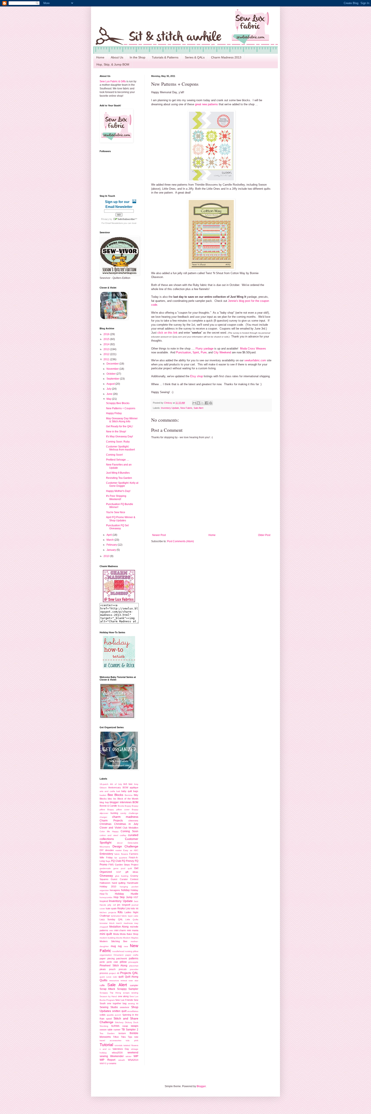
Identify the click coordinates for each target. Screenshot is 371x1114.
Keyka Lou (123, 908)
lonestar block (107, 923)
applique (134, 787)
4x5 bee (127, 784)
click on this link (167, 332)
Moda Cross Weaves (253, 348)
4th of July (116, 784)
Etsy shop (196, 376)
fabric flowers (121, 854)
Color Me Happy (109, 831)
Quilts (103, 980)
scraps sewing (130, 993)
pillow (123, 961)
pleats (103, 969)
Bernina (128, 795)
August (110, 383)
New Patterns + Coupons (120, 408)
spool (109, 1018)
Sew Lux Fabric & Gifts (113, 81)
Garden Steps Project (126, 864)
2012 (106, 354)
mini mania (132, 930)
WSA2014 (133, 1060)
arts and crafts (107, 791)
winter (128, 1056)
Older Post (264, 535)
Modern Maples (130, 938)
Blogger (201, 1086)
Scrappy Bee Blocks (117, 403)
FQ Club (116, 860)
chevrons (133, 820)
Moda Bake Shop (129, 934)
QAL (135, 973)
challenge (133, 813)
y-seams (111, 1063)
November (112, 368)
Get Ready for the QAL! (119, 426)
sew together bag (116, 1003)
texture (122, 1033)
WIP (136, 1056)
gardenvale (105, 868)
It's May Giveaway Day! (119, 436)
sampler (134, 985)
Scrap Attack (107, 988)
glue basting (122, 876)
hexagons (115, 890)
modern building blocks (111, 938)
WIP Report (107, 1059)
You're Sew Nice (115, 512)
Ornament (118, 955)
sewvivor (124, 1007)
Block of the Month (127, 798)
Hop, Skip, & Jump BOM (112, 64)
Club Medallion (130, 827)
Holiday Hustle (126, 893)
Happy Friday (114, 413)
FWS (111, 864)
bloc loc (112, 798)
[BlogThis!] (198, 403)
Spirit (196, 352)
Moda (116, 934)
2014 (106, 344)
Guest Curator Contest (124, 879)
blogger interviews (121, 802)
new (126, 946)
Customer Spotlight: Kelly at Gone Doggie (122, 484)
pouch (112, 969)
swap (125, 1026)
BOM (135, 802)
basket (103, 795)
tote (136, 1037)
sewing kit (133, 1003)
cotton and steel (109, 835)
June (109, 393)
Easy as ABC (130, 850)
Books (121, 806)
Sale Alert (198, 408)
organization (106, 955)
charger (103, 817)
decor (120, 843)
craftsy (123, 835)
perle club (112, 962)
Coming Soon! (114, 454)
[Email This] (194, 403)
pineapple (133, 962)
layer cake (133, 916)
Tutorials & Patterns (165, 57)
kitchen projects (108, 912)
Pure (204, 352)
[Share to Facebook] (206, 403)
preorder (134, 969)
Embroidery (106, 853)
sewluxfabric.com (255, 360)
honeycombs (106, 897)
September (113, 378)
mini (111, 930)
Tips (130, 1037)
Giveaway (106, 875)
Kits (120, 912)
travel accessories (110, 1040)
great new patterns (206, 104)
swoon (103, 1029)
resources (114, 980)
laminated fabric (119, 916)
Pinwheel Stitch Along (113, 965)
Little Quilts (131, 919)
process (104, 973)
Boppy (128, 806)
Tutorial (106, 1044)
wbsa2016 (117, 1052)
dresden (109, 850)
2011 (106, 359)
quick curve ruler (108, 977)
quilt (121, 976)
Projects (125, 973)
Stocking (104, 1026)
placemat (133, 965)
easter (119, 850)
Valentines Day (121, 1049)
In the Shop (137, 57)
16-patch (104, 784)
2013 (106, 349)
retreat (124, 980)
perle (102, 962)
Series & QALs (195, 57)
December (112, 363)
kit (137, 908)
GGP (118, 872)
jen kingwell (123, 904)
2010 (106, 556)
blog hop (104, 802)
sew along (123, 996)
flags (108, 861)
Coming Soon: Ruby (118, 441)
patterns (133, 958)
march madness (124, 923)
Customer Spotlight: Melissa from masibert (120, 448)
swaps (134, 1025)
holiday (125, 890)
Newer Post (159, 535)
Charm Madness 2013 (226, 57)
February (112, 544)
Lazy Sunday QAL (111, 919)
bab (118, 791)
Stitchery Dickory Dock (126, 1022)
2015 (106, 339)
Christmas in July (126, 824)
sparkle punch (114, 1015)
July (109, 388)
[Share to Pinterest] (210, 403)
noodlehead (118, 951)
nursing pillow (131, 951)
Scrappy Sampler (127, 988)
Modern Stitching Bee (113, 941)
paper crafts (131, 955)
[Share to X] (202, 403)
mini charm (120, 930)
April (109, 534)
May (109, 398)
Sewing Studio (109, 1007)
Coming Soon (129, 831)
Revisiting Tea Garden (119, 477)
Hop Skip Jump (123, 897)
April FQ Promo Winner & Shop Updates (120, 519)
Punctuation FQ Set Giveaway (117, 527)
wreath (121, 1060)
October (111, 373)
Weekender (117, 1056)
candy (123, 813)
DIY (101, 850)
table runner (114, 1029)
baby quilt (126, 791)
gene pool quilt (122, 868)
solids (103, 1014)
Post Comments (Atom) (180, 541)
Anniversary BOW (118, 787)
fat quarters (120, 857)
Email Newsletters (114, 223)
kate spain (111, 908)
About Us (117, 57)
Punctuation (183, 352)
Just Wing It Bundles (118, 472)
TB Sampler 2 (130, 1029)
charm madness (125, 816)
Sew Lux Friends (124, 1000)
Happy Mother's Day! (118, 491)
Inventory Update (170, 408)
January (111, 549)
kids (133, 908)
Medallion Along (119, 926)
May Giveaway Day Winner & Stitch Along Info (122, 420)
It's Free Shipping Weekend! (116, 497)
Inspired (104, 901)
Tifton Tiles (119, 1037)
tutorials (118, 1045)
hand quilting (119, 883)
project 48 (114, 973)
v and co (105, 1049)
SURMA (115, 1026)
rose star (133, 980)
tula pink (132, 1040)
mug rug (116, 946)
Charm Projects (111, 820)
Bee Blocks (115, 795)
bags (135, 791)
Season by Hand (108, 996)
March (110, 539)
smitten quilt (119, 1011)
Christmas (105, 824)
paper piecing (107, 958)
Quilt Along (131, 976)
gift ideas (131, 872)
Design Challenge (125, 846)
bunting (114, 813)
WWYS (103, 1063)
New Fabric (186, 408)
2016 (106, 334)
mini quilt (106, 933)
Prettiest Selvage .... (117, 459)
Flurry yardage (204, 348)
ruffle (102, 985)
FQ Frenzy (128, 860)
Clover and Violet (110, 827)
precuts (123, 969)
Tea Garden (107, 1033)
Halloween (105, 883)
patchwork (121, 958)
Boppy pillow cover (118, 809)
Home (100, 57)
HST (136, 897)
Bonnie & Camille (108, 805)
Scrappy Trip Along (110, 993)
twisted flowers (130, 1045)
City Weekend (222, 352)
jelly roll (112, 905)
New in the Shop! (116, 431)
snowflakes (132, 1011)
